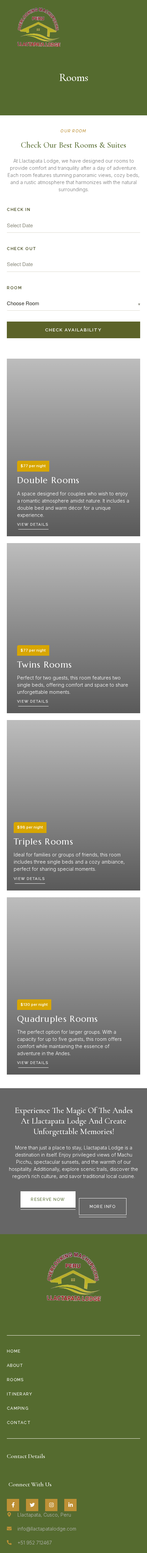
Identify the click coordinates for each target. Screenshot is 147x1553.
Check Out (22, 248)
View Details (33, 525)
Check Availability (73, 329)
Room (14, 287)
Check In (18, 209)
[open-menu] (136, 26)
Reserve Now (48, 1199)
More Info (103, 1206)
